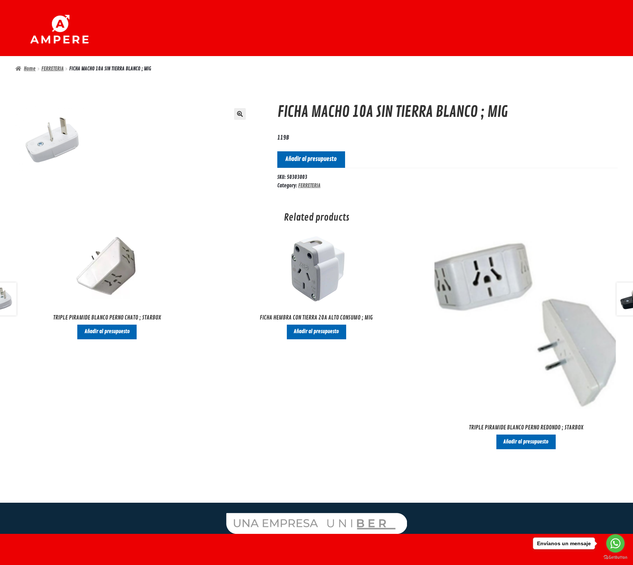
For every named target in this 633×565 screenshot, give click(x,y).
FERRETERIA (52, 69)
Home (30, 69)
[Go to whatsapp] (615, 543)
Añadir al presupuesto (311, 159)
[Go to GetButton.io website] (615, 557)
